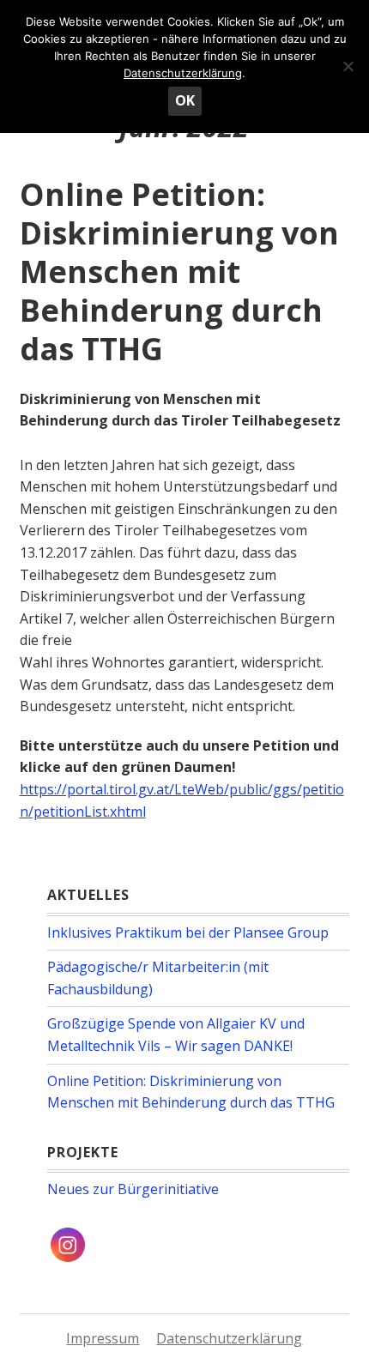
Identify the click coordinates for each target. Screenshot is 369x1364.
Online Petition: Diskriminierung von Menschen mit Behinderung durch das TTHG (179, 271)
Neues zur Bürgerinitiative (133, 1189)
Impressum (102, 1338)
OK (185, 100)
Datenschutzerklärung (229, 1338)
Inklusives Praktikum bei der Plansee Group (188, 932)
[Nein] (347, 66)
